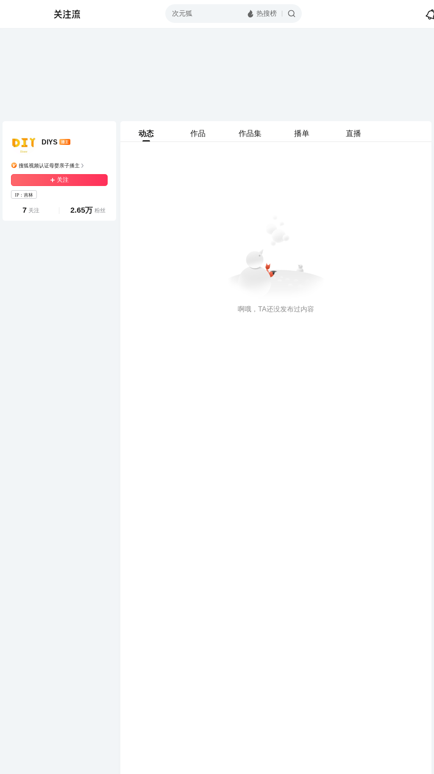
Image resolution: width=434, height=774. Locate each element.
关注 (63, 180)
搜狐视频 (23, 14)
